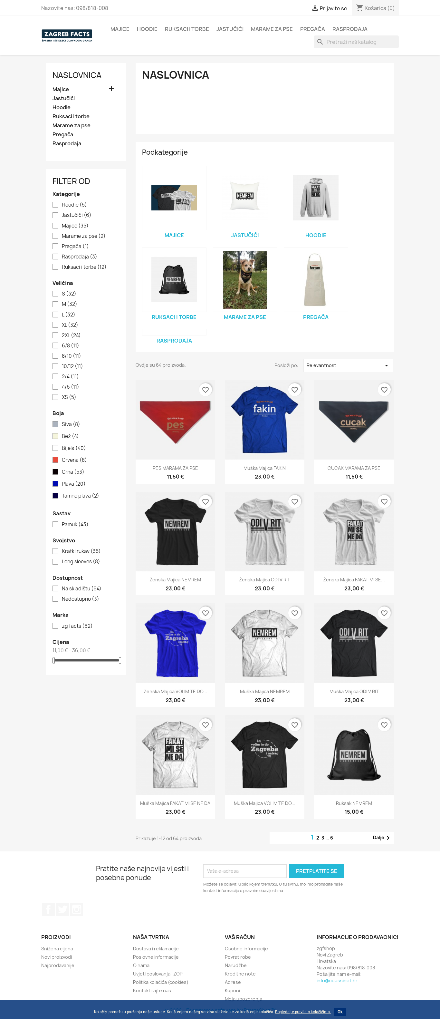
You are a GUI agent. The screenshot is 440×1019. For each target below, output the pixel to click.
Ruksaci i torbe (187, 29)
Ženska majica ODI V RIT (264, 580)
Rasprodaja (350, 29)
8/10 (71, 356)
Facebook (48, 909)
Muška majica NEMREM (265, 691)
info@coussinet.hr (337, 980)
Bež (70, 436)
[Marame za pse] (245, 279)
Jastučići (230, 29)
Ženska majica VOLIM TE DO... (175, 691)
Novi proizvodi (56, 957)
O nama (141, 965)
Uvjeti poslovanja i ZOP (158, 974)
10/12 (72, 366)
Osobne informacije (246, 949)
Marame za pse (272, 29)
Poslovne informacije (156, 957)
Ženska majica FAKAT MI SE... (354, 580)
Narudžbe (236, 965)
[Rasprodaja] (174, 332)
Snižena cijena (57, 949)
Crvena (74, 460)
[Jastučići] (245, 198)
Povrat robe (238, 957)
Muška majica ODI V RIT (354, 691)
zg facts (77, 626)
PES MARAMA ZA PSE (175, 468)
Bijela (74, 448)
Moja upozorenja (243, 999)
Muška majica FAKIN (265, 468)
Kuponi (232, 990)
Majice (119, 29)
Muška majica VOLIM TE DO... (264, 803)
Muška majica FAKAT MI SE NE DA (175, 803)
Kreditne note (240, 974)
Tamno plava (80, 496)
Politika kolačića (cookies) (160, 982)
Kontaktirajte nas (152, 990)
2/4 (70, 377)
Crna (73, 472)
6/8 (70, 346)
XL (70, 325)
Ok (340, 1012)
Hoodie (147, 29)
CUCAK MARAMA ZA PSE (354, 468)
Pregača (312, 29)
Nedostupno (80, 599)
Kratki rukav (81, 551)
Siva (71, 424)
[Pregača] (316, 279)
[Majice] (174, 198)
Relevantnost (348, 365)
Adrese (233, 982)
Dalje (382, 838)
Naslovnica (77, 75)
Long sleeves (81, 561)
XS (69, 397)
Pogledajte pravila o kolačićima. (303, 1012)
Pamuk (75, 524)
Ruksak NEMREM (354, 803)
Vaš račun (240, 937)
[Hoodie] (316, 198)
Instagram (76, 909)
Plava (74, 484)
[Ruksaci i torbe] (174, 279)
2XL (71, 335)
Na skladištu (81, 589)
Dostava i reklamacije (156, 949)
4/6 (70, 387)
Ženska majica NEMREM (175, 580)
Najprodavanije (57, 965)
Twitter (62, 909)
